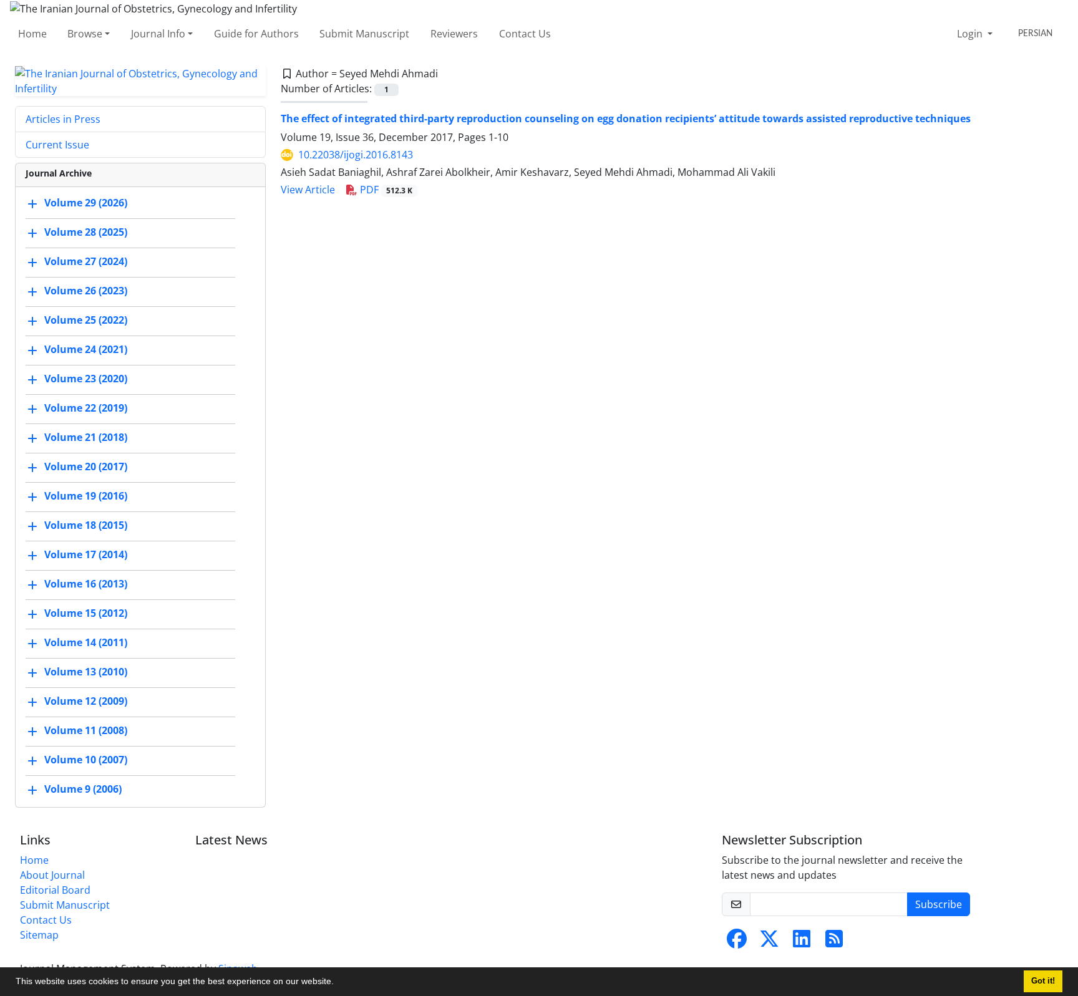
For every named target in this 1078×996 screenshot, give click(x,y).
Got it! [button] (1043, 981)
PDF (384, 189)
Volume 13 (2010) (85, 672)
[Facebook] (737, 942)
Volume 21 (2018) (85, 437)
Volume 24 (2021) (85, 349)
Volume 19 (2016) (85, 496)
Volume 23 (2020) (85, 378)
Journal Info (158, 34)
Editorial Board (55, 890)
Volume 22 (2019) (85, 408)
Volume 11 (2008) (85, 730)
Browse (84, 34)
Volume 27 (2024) (85, 261)
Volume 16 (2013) (85, 584)
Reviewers (454, 34)
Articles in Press (63, 119)
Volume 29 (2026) (85, 203)
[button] (338, 983)
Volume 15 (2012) (85, 613)
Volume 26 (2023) (85, 290)
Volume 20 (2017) (85, 466)
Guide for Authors (256, 34)
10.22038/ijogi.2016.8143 (355, 155)
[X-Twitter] (769, 942)
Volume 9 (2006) (83, 789)
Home (32, 34)
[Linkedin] (802, 942)
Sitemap (39, 935)
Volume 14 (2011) (85, 642)
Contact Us (525, 34)
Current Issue (57, 145)
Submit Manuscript (364, 34)
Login (971, 34)
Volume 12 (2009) (85, 701)
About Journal (52, 875)
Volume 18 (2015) (85, 525)
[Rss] (834, 942)
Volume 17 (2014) (85, 554)
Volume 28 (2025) (85, 232)
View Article (308, 189)
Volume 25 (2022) (85, 320)
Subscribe (938, 904)
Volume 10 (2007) (85, 759)
